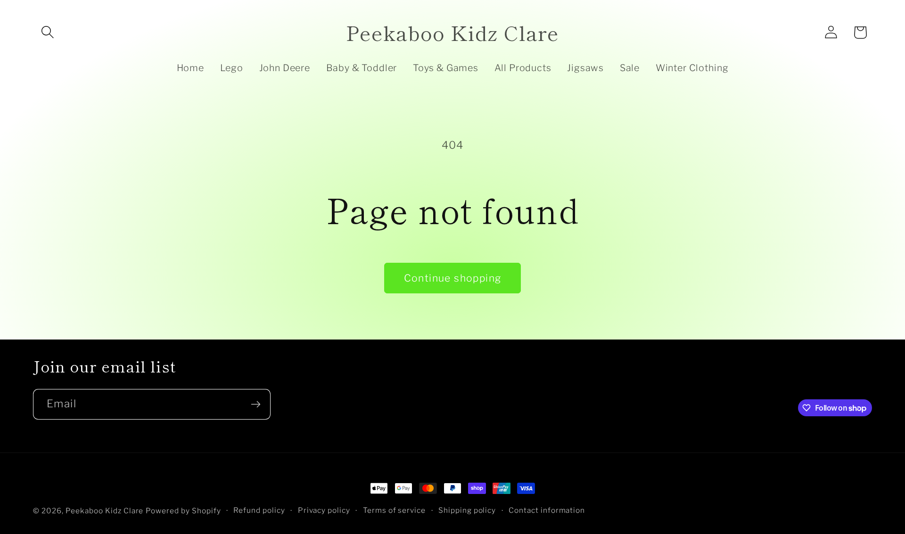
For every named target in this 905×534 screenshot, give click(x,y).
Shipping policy (467, 510)
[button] (47, 32)
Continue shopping (453, 278)
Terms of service (394, 510)
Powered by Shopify (183, 510)
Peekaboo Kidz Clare (105, 510)
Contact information (547, 510)
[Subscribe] (255, 404)
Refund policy (259, 510)
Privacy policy (324, 510)
